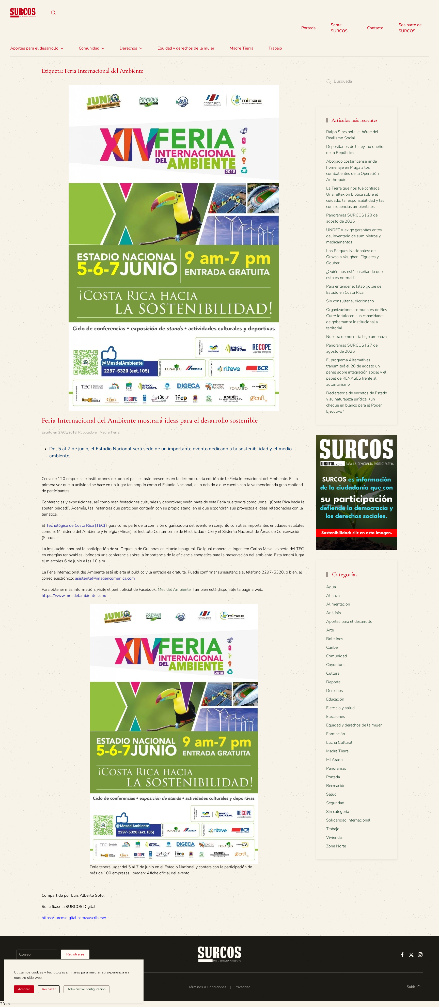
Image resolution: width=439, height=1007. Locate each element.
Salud (331, 794)
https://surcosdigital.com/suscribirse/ (74, 918)
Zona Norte (336, 846)
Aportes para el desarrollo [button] (34, 48)
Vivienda (334, 837)
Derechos (334, 690)
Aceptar (24, 989)
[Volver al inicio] (23, 12)
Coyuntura (335, 665)
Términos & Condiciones (207, 987)
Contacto (375, 28)
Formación (335, 734)
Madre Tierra (241, 48)
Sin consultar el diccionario (350, 301)
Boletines (334, 639)
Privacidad (242, 987)
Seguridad (335, 803)
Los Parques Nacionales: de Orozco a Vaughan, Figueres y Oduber (352, 257)
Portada (308, 28)
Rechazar (49, 989)
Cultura (332, 673)
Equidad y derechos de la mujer (186, 48)
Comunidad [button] (89, 48)
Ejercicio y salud (340, 708)
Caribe (332, 647)
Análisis (333, 613)
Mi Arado (334, 760)
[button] (53, 12)
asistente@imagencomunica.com (105, 578)
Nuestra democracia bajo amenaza (356, 336)
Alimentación (338, 604)
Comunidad (336, 656)
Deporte (333, 682)
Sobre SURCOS (339, 28)
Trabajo (275, 48)
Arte (330, 630)
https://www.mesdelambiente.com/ (74, 595)
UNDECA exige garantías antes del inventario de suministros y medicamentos (354, 236)
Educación (335, 699)
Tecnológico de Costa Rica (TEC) (75, 525)
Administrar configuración (86, 989)
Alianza (333, 595)
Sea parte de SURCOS (410, 28)
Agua (331, 587)
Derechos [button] (128, 48)
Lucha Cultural (339, 742)
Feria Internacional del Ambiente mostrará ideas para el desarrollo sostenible (150, 420)
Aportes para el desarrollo (349, 621)
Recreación (336, 785)
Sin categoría (337, 811)
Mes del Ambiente (174, 589)
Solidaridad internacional (348, 820)
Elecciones (335, 716)
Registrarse (75, 954)
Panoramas (336, 768)
